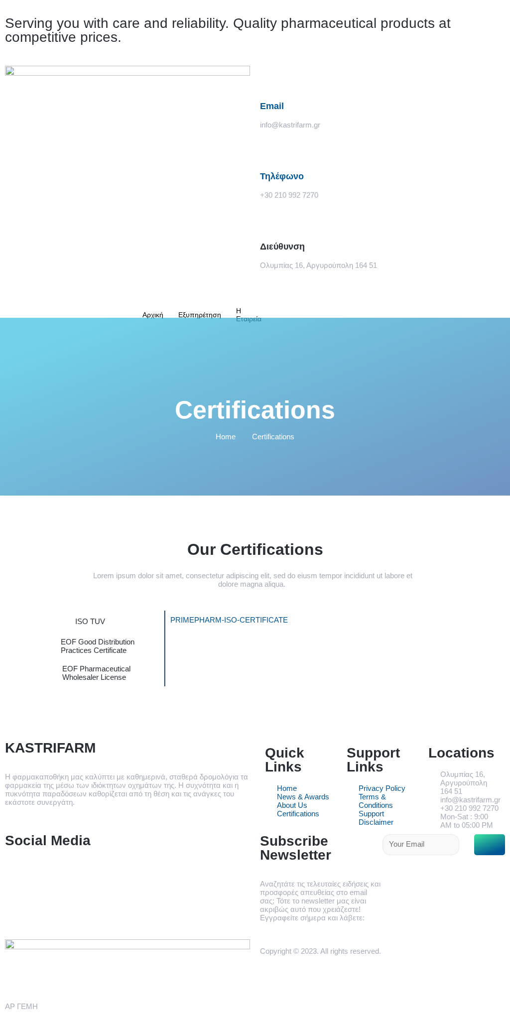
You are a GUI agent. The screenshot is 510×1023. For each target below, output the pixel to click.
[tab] (89, 622)
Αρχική (152, 315)
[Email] (272, 78)
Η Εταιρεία (248, 315)
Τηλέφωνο (282, 176)
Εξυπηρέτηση (199, 315)
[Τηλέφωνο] (272, 148)
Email (272, 106)
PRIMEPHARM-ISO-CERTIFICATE (229, 620)
